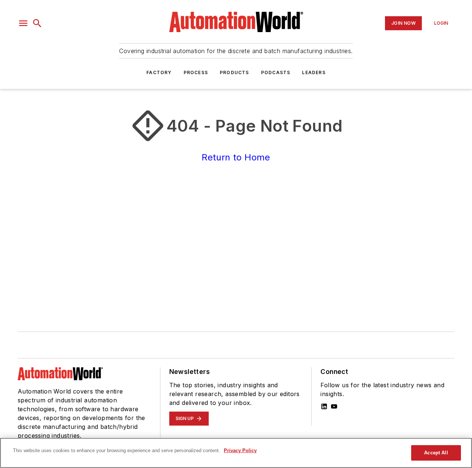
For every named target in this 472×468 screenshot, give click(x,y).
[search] (37, 23)
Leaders (313, 72)
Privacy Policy (240, 450)
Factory (158, 72)
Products (234, 72)
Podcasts (276, 72)
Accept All (436, 452)
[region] (236, 453)
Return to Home (236, 157)
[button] (23, 23)
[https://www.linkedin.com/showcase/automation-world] (324, 406)
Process (196, 72)
